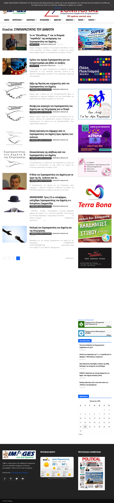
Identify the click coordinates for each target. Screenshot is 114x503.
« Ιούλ (80, 434)
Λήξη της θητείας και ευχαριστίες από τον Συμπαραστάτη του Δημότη (49, 85)
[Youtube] (22, 479)
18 (85, 422)
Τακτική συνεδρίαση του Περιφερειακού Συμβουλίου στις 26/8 (91, 346)
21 (99, 422)
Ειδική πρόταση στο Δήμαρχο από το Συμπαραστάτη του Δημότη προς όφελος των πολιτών (51, 134)
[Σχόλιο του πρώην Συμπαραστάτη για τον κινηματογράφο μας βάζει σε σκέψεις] (14, 66)
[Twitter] (16, 479)
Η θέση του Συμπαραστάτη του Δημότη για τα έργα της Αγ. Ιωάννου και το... (51, 176)
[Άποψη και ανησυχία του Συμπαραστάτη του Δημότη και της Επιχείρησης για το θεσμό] (14, 112)
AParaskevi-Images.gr (48, 44)
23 (109, 422)
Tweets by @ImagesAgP (86, 320)
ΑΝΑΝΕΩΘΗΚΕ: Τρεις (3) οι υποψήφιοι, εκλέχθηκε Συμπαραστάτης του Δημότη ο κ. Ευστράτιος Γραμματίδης (50, 200)
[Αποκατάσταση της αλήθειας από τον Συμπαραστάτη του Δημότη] (14, 158)
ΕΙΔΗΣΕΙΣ (6, 20)
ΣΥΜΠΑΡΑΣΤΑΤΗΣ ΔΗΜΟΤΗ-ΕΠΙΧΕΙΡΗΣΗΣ (40, 89)
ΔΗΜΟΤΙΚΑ (57, 20)
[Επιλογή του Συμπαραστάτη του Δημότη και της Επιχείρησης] (14, 234)
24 (80, 427)
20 (94, 422)
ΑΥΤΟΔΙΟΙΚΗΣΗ (44, 20)
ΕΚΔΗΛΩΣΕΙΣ (69, 20)
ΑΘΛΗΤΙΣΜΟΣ (30, 20)
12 (90, 418)
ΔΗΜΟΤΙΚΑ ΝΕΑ (34, 66)
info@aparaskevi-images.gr (19, 472)
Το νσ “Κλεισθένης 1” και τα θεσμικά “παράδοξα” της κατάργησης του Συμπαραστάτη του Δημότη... (47, 38)
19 (90, 422)
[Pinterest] (10, 479)
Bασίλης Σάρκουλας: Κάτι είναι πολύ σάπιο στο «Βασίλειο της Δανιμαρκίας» (93, 383)
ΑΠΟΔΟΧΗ (57, 8)
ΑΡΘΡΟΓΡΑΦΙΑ (16, 20)
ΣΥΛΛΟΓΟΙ (91, 20)
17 (80, 422)
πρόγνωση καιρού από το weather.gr (57, 478)
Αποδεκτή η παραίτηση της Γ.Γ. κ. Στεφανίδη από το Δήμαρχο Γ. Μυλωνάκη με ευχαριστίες (95, 355)
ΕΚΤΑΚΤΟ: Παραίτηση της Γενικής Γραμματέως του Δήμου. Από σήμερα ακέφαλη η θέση (94, 374)
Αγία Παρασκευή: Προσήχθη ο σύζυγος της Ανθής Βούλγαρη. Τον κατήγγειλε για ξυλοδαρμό (94, 365)
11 (85, 418)
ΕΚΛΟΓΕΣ (80, 20)
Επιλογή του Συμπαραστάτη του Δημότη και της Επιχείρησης (51, 229)
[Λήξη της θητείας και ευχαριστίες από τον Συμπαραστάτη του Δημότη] (14, 90)
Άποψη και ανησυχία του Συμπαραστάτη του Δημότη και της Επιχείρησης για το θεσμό (51, 107)
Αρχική (4, 26)
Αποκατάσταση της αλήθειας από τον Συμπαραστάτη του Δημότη (47, 153)
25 (85, 427)
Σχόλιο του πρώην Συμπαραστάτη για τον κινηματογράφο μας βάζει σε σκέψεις (50, 61)
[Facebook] (4, 479)
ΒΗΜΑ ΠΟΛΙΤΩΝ (34, 44)
